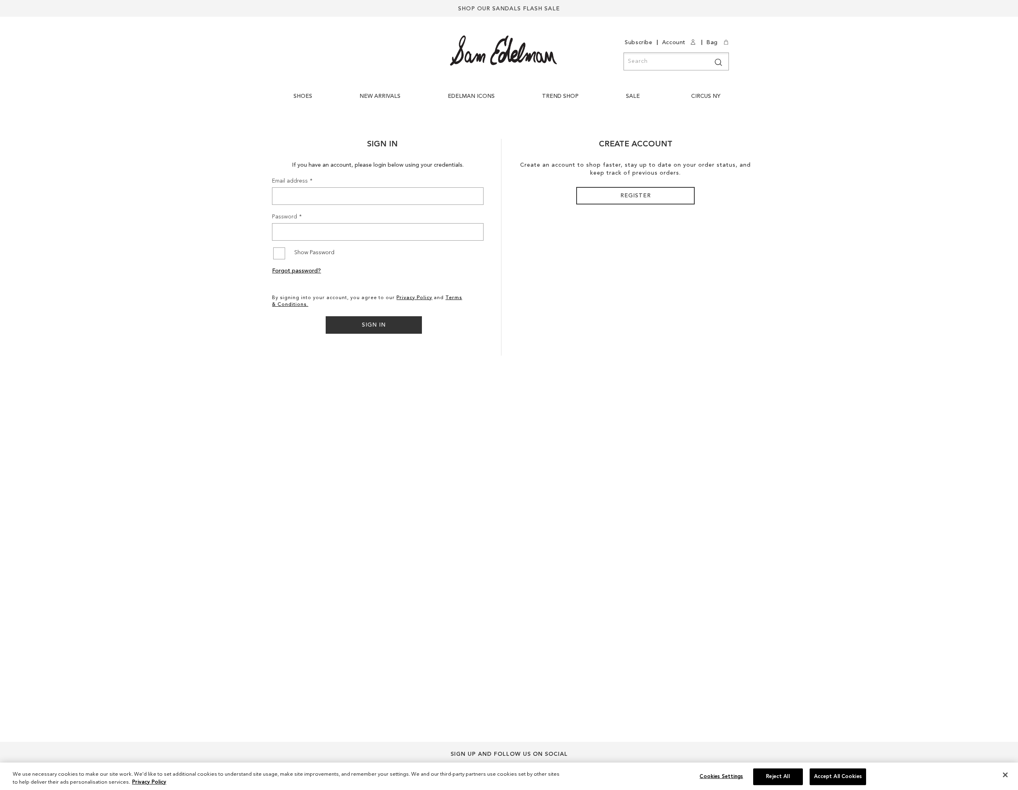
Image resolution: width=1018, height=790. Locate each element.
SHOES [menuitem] (302, 96)
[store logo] (503, 50)
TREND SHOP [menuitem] (560, 96)
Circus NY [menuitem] (706, 96)
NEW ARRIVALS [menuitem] (379, 96)
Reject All (777, 776)
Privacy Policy (414, 298)
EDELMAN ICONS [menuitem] (471, 96)
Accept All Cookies (838, 776)
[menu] (509, 100)
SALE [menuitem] (633, 96)
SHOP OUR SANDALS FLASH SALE (509, 9)
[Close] (1005, 775)
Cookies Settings (721, 776)
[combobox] (676, 61)
